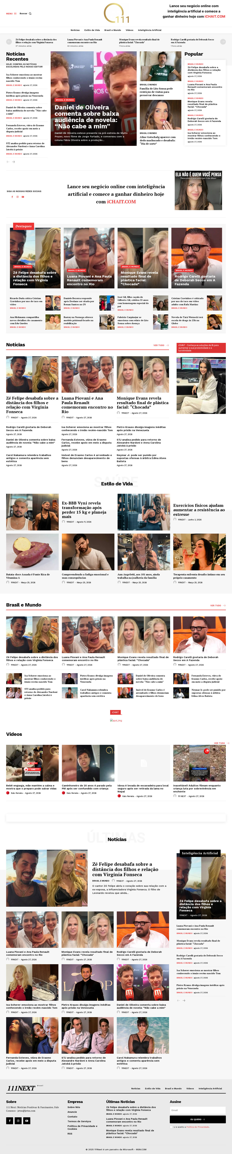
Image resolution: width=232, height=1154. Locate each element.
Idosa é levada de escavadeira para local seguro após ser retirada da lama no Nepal (143, 788)
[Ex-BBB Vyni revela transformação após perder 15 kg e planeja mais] (32, 512)
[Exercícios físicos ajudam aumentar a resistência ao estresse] (144, 512)
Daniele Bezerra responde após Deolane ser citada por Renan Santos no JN (79, 301)
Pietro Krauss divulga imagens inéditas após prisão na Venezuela (24, 94)
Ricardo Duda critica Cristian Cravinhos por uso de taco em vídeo (26, 301)
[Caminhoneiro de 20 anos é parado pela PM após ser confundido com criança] (88, 763)
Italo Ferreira (17, 793)
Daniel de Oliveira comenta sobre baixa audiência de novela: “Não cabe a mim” (26, 110)
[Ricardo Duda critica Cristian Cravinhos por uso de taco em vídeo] (53, 303)
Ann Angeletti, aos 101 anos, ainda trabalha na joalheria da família (139, 576)
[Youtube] (23, 197)
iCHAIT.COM (215, 16)
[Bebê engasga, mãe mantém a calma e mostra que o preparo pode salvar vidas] (32, 763)
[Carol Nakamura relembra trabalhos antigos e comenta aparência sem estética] (70, 692)
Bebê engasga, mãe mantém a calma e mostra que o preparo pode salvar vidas (31, 787)
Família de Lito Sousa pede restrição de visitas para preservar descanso (156, 92)
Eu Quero (195, 1119)
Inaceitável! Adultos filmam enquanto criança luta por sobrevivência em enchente (197, 788)
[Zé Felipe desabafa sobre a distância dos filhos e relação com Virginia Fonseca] (35, 258)
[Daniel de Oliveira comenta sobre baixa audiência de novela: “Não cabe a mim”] (125, 678)
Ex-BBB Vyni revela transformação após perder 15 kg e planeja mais (84, 509)
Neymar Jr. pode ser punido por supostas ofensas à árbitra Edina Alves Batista (141, 458)
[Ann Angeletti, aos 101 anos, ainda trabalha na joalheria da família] (144, 552)
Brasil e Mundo (14, 85)
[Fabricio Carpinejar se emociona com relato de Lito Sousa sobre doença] (160, 321)
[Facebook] (12, 197)
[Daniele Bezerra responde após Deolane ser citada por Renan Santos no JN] (106, 303)
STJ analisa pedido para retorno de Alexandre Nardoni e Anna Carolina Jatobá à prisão (25, 146)
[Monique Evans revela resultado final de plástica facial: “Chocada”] (143, 258)
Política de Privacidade (197, 1127)
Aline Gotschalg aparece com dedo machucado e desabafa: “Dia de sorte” (158, 140)
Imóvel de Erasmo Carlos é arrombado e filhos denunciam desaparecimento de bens (87, 458)
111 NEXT (182, 796)
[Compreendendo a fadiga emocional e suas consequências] (88, 552)
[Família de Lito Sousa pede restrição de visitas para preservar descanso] (160, 66)
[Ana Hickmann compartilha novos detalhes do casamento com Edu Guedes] (53, 321)
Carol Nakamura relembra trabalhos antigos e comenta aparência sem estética (28, 458)
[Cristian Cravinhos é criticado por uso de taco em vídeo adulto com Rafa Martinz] (214, 303)
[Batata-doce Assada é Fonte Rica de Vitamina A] (32, 552)
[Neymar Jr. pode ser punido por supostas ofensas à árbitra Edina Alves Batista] (181, 692)
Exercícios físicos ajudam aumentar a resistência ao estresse (199, 510)
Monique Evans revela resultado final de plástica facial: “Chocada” (139, 41)
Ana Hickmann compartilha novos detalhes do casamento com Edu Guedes (26, 320)
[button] (26, 13)
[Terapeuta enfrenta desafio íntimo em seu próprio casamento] (199, 552)
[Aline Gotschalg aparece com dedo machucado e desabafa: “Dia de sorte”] (160, 115)
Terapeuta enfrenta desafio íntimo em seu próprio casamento (199, 576)
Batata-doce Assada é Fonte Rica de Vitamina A (28, 576)
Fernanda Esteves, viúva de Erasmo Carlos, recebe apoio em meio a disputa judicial (25, 128)
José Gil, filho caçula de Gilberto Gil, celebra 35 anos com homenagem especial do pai (133, 301)
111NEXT (14, 417)
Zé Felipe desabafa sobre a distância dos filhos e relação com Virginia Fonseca (36, 41)
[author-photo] (8, 417)
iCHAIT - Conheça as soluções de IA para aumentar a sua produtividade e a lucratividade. (198, 348)
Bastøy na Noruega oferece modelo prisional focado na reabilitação (78, 320)
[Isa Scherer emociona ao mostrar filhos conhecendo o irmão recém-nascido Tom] (14, 678)
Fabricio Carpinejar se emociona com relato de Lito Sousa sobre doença (133, 320)
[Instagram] (17, 197)
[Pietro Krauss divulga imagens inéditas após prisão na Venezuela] (70, 678)
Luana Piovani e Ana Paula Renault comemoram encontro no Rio (84, 41)
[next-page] (223, 42)
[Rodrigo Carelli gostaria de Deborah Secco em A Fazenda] (196, 258)
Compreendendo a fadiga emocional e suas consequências (85, 576)
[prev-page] (9, 42)
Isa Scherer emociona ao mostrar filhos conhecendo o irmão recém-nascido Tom (24, 77)
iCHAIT (115, 712)
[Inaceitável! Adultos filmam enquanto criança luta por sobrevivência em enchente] (199, 763)
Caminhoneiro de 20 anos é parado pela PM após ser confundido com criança (87, 787)
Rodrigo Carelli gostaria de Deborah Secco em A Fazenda (192, 41)
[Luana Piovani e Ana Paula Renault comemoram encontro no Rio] (89, 258)
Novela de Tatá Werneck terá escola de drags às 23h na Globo (187, 320)
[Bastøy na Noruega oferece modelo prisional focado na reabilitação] (106, 321)
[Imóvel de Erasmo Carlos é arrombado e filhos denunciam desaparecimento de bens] (125, 692)
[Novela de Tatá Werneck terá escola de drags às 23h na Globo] (214, 321)
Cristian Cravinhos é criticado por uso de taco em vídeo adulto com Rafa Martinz (187, 301)
